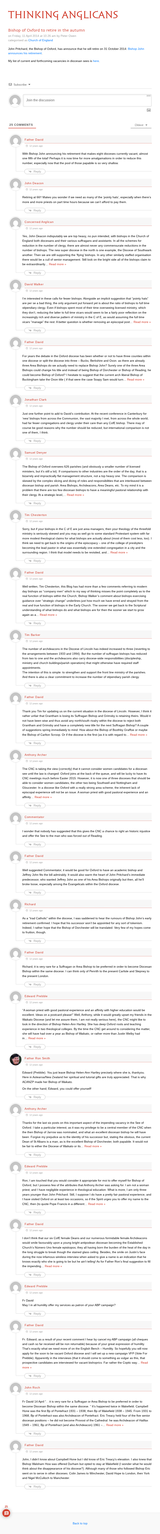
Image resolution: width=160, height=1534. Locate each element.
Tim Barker (32, 634)
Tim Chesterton (36, 515)
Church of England (40, 40)
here (96, 61)
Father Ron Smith (37, 1058)
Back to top (80, 1523)
